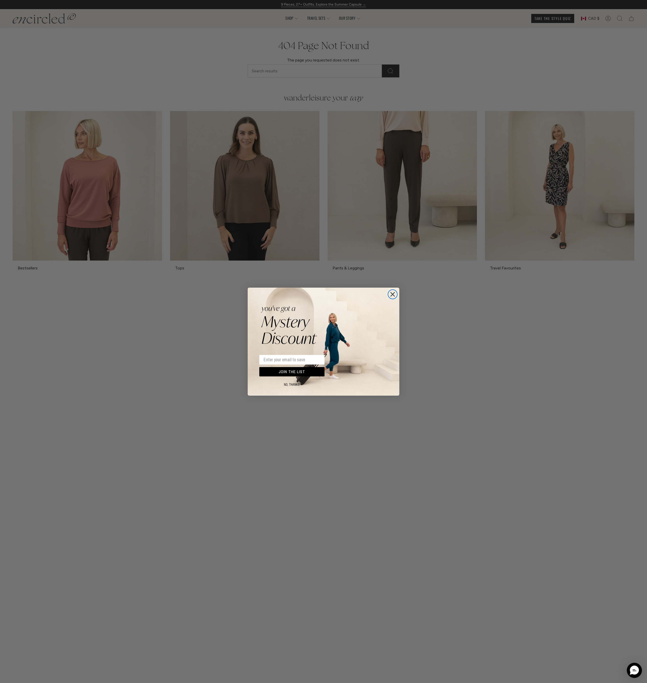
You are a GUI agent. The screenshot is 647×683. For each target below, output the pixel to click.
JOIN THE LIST (292, 371)
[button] (634, 670)
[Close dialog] (392, 294)
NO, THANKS (292, 384)
